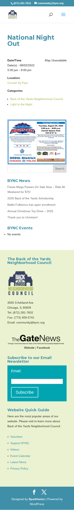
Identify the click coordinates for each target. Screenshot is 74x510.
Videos (14, 449)
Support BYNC (19, 443)
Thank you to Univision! (22, 217)
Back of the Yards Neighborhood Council (36, 99)
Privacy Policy (19, 468)
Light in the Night (21, 104)
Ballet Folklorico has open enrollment (31, 204)
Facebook (43, 347)
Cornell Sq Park (17, 82)
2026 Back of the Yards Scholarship (30, 198)
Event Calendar (20, 456)
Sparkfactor (37, 499)
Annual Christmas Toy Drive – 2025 (30, 211)
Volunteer (16, 436)
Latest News (18, 462)
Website (29, 347)
